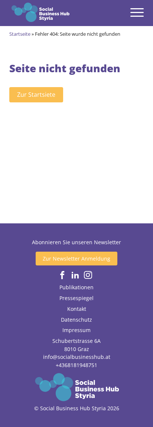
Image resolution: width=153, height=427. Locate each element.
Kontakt (76, 308)
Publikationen (76, 287)
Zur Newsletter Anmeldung (76, 258)
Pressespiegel (76, 298)
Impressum (76, 330)
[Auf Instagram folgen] (88, 275)
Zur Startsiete (36, 94)
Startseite (19, 34)
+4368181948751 (76, 365)
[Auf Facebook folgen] (62, 275)
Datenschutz (76, 319)
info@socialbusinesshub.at (76, 356)
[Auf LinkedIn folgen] (75, 275)
